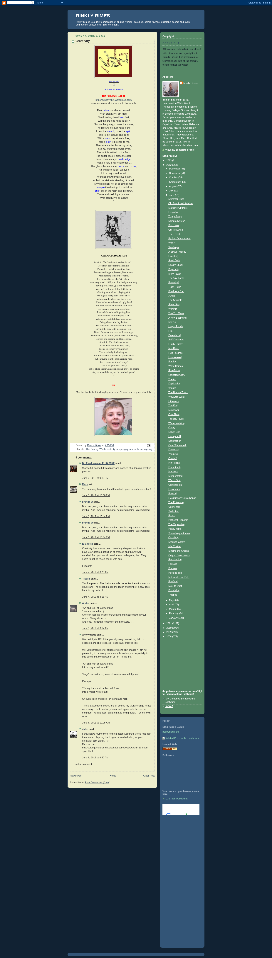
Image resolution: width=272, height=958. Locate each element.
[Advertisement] (179, 833)
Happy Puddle (175, 326)
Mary (85, 484)
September (175, 182)
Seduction (173, 511)
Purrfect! (173, 581)
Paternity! (173, 282)
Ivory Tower (174, 274)
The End (172, 405)
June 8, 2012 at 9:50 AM (95, 757)
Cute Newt (173, 414)
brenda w (87, 502)
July (171, 190)
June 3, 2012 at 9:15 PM (95, 478)
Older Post (149, 775)
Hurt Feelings (175, 353)
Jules (85, 729)
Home (113, 775)
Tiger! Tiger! (174, 287)
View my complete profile (179, 150)
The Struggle (175, 300)
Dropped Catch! (176, 542)
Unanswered (175, 357)
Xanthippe (173, 247)
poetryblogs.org (170, 732)
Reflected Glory (176, 375)
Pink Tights (174, 463)
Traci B (86, 578)
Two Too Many (176, 313)
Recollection (175, 559)
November (175, 173)
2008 (169, 636)
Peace (171, 515)
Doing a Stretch (176, 221)
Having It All (174, 436)
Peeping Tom (175, 573)
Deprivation (174, 383)
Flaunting (173, 256)
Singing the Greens (178, 551)
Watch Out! (174, 480)
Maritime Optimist (177, 208)
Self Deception (176, 339)
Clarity (171, 427)
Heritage (172, 564)
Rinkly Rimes (190, 83)
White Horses (175, 366)
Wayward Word (176, 397)
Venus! (172, 388)
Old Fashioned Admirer (180, 203)
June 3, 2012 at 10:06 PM (96, 495)
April (172, 604)
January (173, 618)
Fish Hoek (173, 225)
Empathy (173, 212)
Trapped (172, 595)
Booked (172, 493)
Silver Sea (173, 304)
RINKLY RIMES (93, 15)
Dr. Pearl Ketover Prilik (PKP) (98, 463)
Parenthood (174, 335)
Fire (170, 331)
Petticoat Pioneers (178, 520)
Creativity (173, 537)
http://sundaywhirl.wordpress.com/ (113, 100)
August (173, 186)
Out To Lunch (175, 230)
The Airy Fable (176, 278)
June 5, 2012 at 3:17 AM (95, 628)
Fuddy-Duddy (175, 344)
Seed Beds (174, 260)
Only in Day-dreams (179, 555)
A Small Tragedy (177, 252)
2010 (169, 628)
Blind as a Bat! (176, 291)
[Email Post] (148, 445)
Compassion (175, 485)
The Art (172, 379)
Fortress (172, 568)
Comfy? (172, 458)
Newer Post (76, 775)
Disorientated (175, 476)
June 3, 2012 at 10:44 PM (96, 516)
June (172, 195)
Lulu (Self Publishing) (176, 798)
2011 (169, 623)
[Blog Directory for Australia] (169, 749)
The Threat (174, 234)
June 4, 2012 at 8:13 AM (95, 597)
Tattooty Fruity (176, 419)
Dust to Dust (175, 586)
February (174, 613)
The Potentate (176, 502)
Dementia (173, 449)
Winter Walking (176, 423)
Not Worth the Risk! (178, 577)
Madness (173, 471)
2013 (169, 160)
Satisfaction (174, 441)
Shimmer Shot (176, 199)
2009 (169, 632)
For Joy (172, 361)
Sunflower (173, 410)
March (173, 609)
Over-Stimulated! (177, 445)
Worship (172, 309)
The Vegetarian (176, 524)
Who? (171, 243)
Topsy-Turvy (175, 216)
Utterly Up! (174, 507)
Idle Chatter (174, 546)
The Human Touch (178, 392)
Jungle (171, 296)
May (171, 600)
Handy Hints (175, 529)
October (173, 177)
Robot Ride (174, 432)
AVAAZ (169, 706)
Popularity (173, 269)
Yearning (173, 454)
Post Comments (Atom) (97, 782)
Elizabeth (87, 544)
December (175, 168)
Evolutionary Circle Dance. (182, 498)
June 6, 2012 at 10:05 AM (96, 722)
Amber (86, 603)
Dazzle (172, 322)
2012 (169, 165)
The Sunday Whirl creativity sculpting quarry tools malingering (119, 449)
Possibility (173, 590)
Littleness (173, 401)
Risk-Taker (174, 370)
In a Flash (173, 348)
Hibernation (174, 489)
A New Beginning (177, 318)
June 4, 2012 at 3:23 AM (95, 572)
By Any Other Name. (179, 238)
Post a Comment (83, 764)
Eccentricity (174, 467)
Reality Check (175, 265)
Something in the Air (179, 533)
